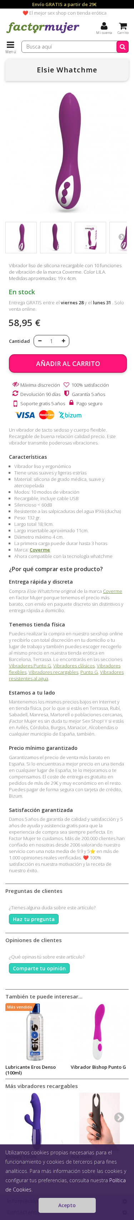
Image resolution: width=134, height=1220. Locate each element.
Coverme (40, 550)
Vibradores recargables (53, 672)
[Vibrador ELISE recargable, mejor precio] (21, 237)
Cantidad (19, 341)
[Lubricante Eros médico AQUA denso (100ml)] (34, 1032)
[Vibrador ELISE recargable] (55, 237)
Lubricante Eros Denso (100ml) (30, 1070)
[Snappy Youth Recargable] (34, 1122)
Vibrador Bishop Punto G (98, 1067)
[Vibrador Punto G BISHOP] (100, 1032)
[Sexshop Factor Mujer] (42, 34)
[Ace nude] (100, 1122)
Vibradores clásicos (74, 665)
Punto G (89, 672)
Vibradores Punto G (30, 665)
